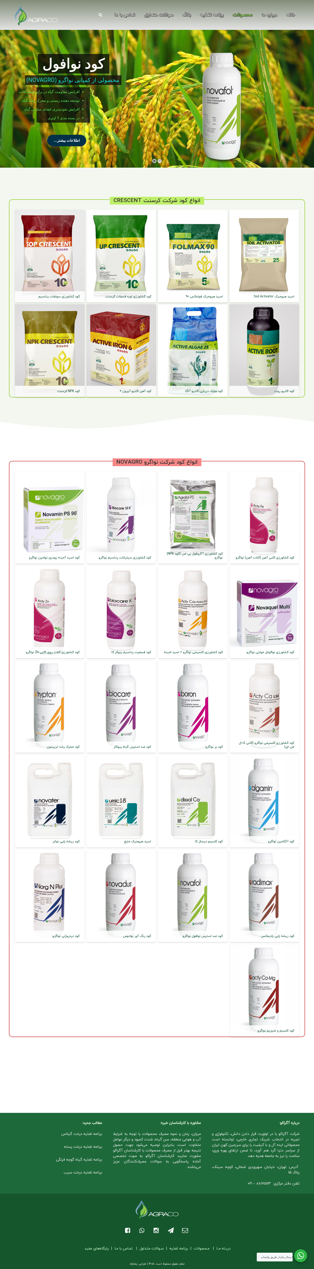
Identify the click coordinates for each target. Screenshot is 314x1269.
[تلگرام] (171, 1230)
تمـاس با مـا (123, 1248)
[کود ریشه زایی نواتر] (49, 801)
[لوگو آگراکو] (36, 16)
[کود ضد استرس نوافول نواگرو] (193, 896)
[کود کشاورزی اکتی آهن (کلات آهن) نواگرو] (264, 517)
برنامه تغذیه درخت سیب (83, 1172)
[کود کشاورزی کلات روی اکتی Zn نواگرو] (49, 612)
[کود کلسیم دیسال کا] (193, 801)
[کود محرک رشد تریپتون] (49, 706)
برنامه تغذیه (178, 1248)
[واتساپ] (142, 1230)
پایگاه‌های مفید (97, 1248)
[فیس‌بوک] (128, 1230)
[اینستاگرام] (157, 1230)
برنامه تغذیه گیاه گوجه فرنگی (79, 1159)
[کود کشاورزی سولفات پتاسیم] (50, 256)
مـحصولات (201, 1248)
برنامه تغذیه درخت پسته (83, 1146)
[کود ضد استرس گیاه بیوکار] (121, 706)
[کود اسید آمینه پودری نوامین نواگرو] (49, 517)
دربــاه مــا (223, 1248)
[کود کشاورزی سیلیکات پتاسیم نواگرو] (121, 517)
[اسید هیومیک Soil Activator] (264, 256)
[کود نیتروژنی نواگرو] (49, 896)
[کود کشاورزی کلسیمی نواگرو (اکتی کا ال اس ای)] (264, 706)
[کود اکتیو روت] (264, 350)
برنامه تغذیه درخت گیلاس (81, 1133)
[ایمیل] (185, 1230)
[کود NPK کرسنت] (50, 350)
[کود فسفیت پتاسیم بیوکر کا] (121, 612)
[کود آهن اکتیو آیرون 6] (121, 350)
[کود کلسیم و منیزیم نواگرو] (264, 990)
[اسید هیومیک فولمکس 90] (193, 256)
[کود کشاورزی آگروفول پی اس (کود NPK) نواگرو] (193, 517)
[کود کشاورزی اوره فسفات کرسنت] (121, 256)
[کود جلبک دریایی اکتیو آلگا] (193, 350)
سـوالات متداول (152, 1248)
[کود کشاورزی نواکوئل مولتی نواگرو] (264, 612)
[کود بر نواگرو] (193, 706)
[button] (228, 15)
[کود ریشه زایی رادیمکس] (264, 896)
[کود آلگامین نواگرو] (264, 801)
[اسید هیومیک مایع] (121, 801)
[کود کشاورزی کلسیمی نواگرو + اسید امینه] (193, 612)
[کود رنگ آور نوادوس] (121, 896)
